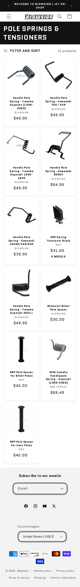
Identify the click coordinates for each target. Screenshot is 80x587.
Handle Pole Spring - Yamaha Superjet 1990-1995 (22, 173)
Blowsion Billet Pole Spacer (58, 307)
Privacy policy (65, 571)
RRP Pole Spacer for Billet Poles (21, 373)
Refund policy (43, 571)
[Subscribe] (62, 488)
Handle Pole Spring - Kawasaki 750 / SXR (58, 101)
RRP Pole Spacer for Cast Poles (21, 443)
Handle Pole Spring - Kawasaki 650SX (58, 171)
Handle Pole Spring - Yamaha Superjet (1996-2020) (22, 103)
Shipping (40, 577)
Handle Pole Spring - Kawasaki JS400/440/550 (21, 240)
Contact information (63, 577)
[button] (9, 16)
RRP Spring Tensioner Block (58, 238)
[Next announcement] (72, 6)
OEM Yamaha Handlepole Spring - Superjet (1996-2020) (58, 377)
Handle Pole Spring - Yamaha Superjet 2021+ (22, 309)
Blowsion (23, 571)
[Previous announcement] (8, 6)
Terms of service (19, 577)
